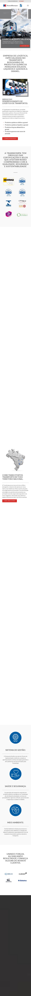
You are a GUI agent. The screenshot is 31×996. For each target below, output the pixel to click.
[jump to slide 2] (15, 14)
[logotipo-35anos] (12, 5)
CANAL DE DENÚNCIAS (12, 1)
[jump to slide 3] (16, 14)
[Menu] (28, 5)
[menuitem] (12, 1)
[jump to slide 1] (14, 14)
